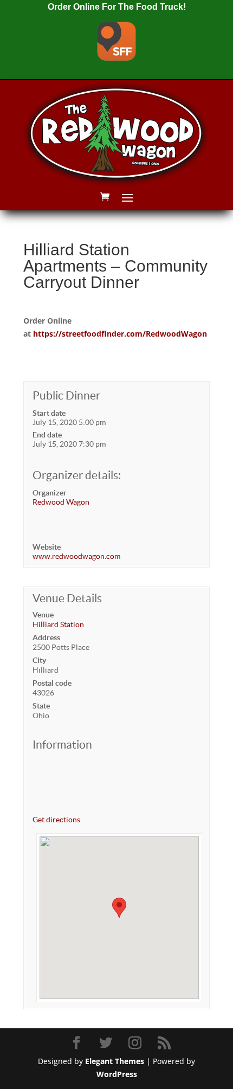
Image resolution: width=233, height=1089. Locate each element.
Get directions (56, 819)
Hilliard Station (58, 624)
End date (47, 434)
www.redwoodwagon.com (76, 556)
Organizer (50, 492)
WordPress (116, 1074)
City (39, 660)
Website (47, 547)
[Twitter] (107, 1043)
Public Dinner (66, 395)
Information (62, 744)
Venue (43, 614)
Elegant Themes (114, 1061)
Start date (49, 413)
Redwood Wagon (61, 502)
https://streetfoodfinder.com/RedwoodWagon (120, 333)
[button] (119, 907)
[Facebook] (78, 1043)
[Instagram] (136, 1043)
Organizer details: (77, 475)
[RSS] (166, 1043)
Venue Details (67, 598)
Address (46, 637)
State (41, 705)
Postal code (52, 683)
